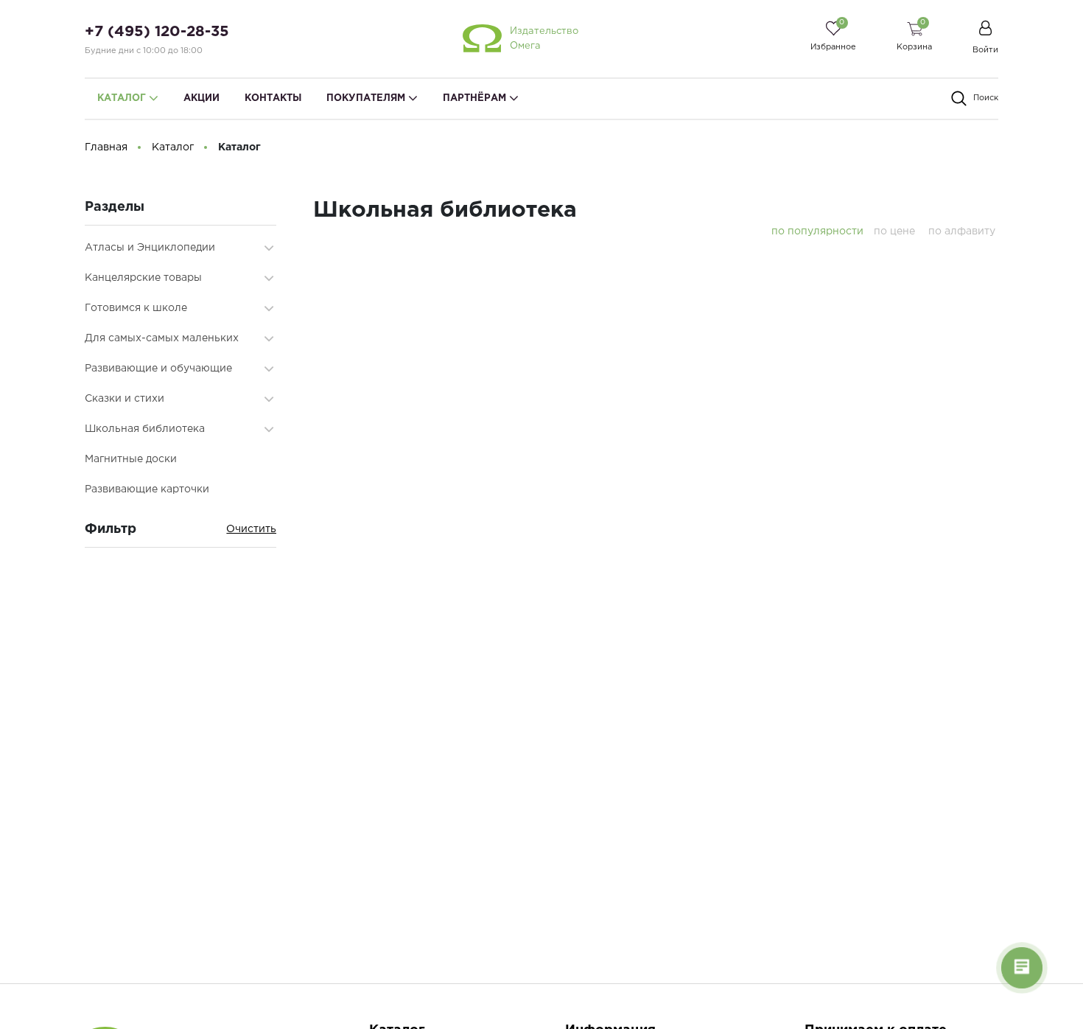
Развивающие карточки (147, 489)
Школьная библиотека (145, 429)
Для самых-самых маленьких (162, 338)
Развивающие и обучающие (158, 368)
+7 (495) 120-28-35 (157, 31)
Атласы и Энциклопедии (150, 247)
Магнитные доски (131, 459)
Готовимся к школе (136, 308)
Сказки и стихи (124, 398)
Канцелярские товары (143, 277)
